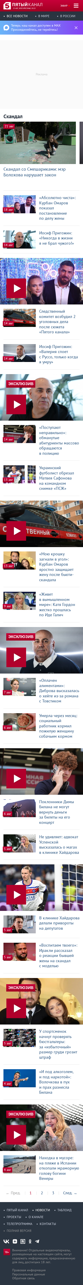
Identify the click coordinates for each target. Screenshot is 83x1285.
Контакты (48, 1224)
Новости (43, 1210)
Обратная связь (23, 1278)
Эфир (64, 5)
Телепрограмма (19, 1224)
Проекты (14, 1217)
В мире (44, 16)
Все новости (17, 16)
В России (67, 16)
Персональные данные (28, 1274)
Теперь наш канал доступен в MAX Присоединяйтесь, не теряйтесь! (36, 27)
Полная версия (19, 1231)
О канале (36, 1217)
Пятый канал (17, 1210)
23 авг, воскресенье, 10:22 (24, 8)
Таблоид (64, 1210)
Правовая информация (29, 1270)
